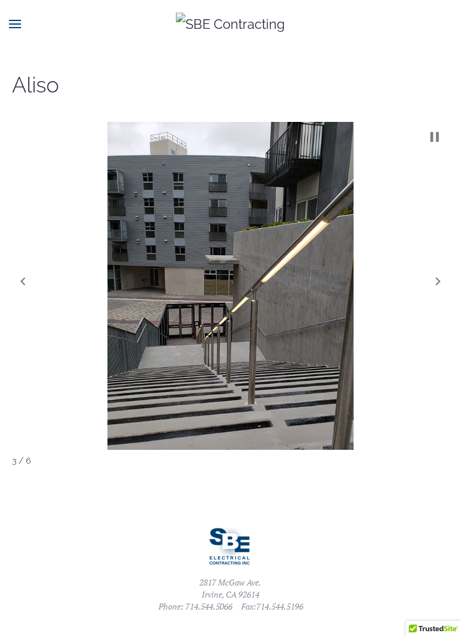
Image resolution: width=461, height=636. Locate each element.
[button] (22, 282)
